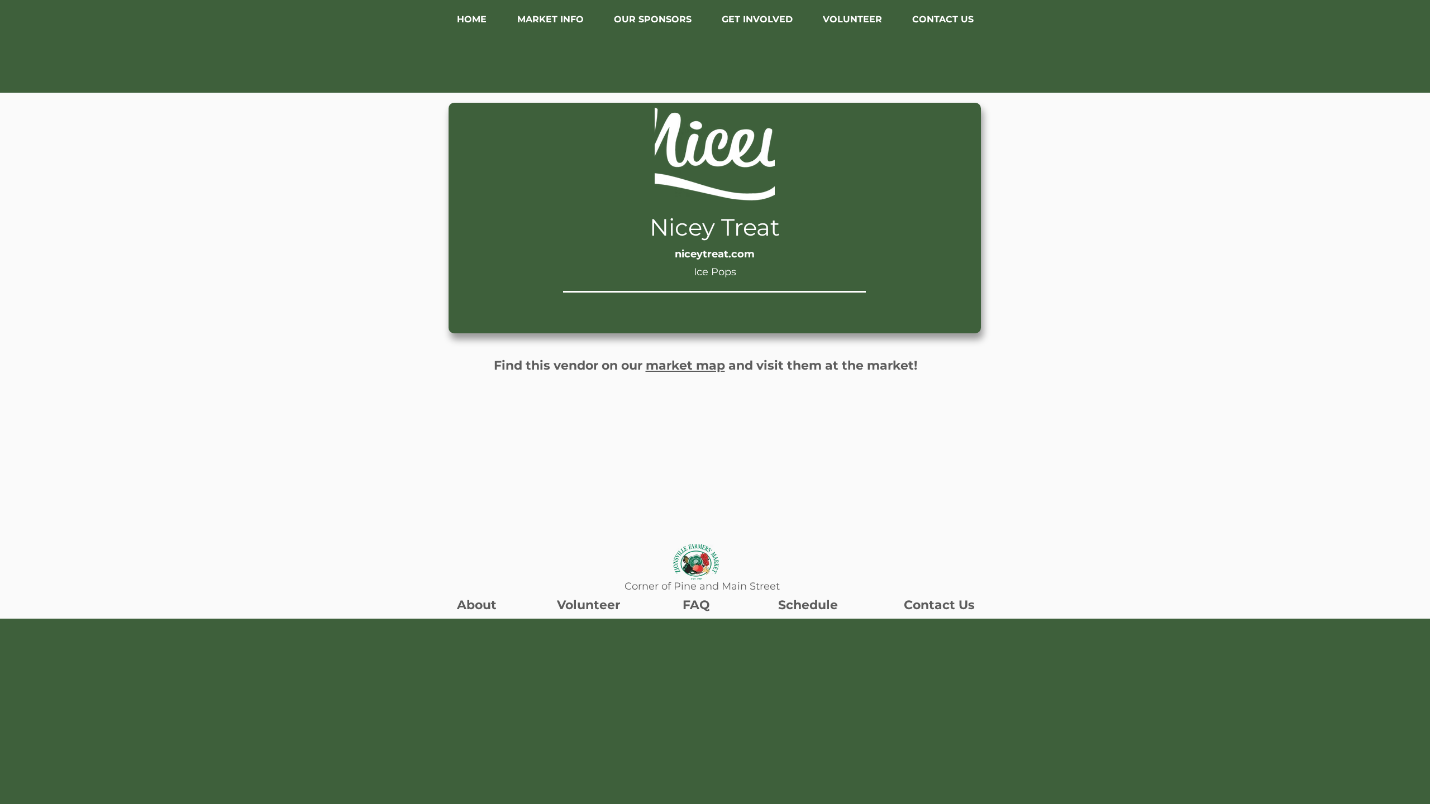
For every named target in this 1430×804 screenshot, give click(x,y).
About (477, 604)
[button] (550, 19)
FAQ (696, 604)
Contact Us (939, 604)
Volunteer (588, 604)
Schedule (808, 604)
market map (685, 365)
